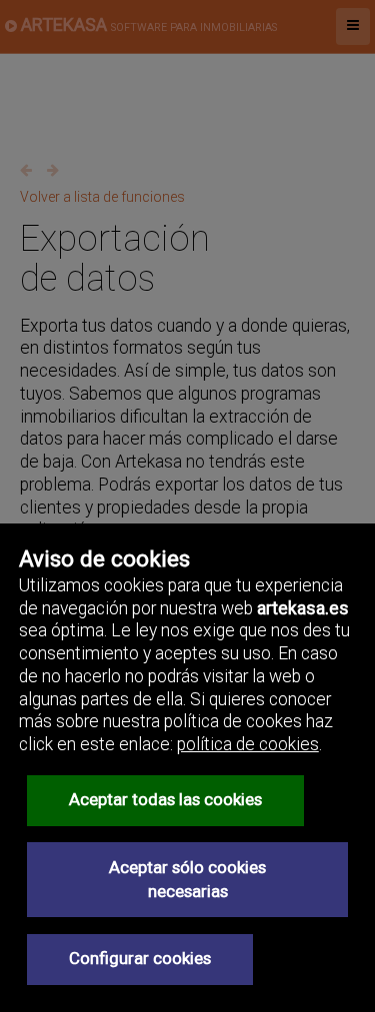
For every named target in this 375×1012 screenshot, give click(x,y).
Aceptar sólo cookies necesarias (187, 879)
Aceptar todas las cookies (165, 799)
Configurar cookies (140, 958)
